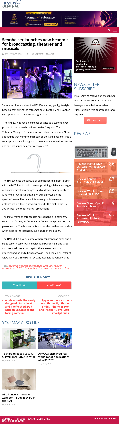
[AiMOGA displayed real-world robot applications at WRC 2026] (55, 338)
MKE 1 (20, 268)
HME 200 (48, 265)
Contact (113, 418)
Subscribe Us (97, 120)
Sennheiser (31, 268)
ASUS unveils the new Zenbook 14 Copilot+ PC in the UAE (18, 398)
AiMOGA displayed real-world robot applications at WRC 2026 (53, 357)
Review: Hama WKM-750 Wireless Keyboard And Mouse (91, 167)
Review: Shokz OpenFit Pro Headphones (91, 204)
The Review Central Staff (16, 53)
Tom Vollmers (45, 268)
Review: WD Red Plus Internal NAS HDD (90, 192)
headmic (13, 265)
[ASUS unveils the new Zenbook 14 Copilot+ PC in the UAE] (19, 379)
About (104, 418)
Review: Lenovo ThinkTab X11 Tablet (90, 180)
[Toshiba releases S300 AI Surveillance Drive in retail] (19, 338)
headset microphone (30, 265)
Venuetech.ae (62, 268)
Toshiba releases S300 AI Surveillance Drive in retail (19, 355)
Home (97, 418)
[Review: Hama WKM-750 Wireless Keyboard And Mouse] (95, 151)
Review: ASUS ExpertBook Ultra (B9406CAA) (88, 218)
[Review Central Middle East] (11, 8)
